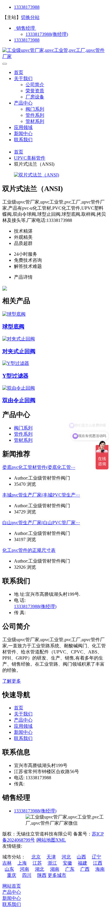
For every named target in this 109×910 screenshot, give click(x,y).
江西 (97, 862)
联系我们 (23, 139)
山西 (81, 856)
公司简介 (35, 84)
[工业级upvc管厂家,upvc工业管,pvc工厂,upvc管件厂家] (54, 56)
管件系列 (35, 115)
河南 (24, 869)
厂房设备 (35, 96)
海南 (100, 869)
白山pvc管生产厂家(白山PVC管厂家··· (41, 522)
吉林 (7, 862)
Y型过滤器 (15, 376)
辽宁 (96, 856)
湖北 (39, 869)
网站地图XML (51, 839)
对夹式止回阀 (18, 351)
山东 (9, 869)
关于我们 (23, 78)
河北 (66, 856)
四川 (26, 875)
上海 (22, 862)
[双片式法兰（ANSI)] (36, 174)
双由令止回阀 (18, 400)
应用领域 (23, 127)
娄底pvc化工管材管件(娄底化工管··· (38, 467)
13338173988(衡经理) (47, 34)
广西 (85, 869)
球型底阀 (13, 327)
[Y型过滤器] (15, 363)
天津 (51, 856)
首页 (18, 72)
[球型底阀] (14, 314)
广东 (69, 869)
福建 (82, 862)
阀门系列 (35, 109)
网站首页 (11, 886)
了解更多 (11, 680)
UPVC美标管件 (29, 158)
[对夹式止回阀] (18, 338)
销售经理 (25, 28)
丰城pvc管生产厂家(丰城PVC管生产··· (41, 494)
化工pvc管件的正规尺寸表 (29, 550)
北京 (36, 856)
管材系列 (35, 121)
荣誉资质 (35, 90)
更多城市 (57, 875)
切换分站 (30, 17)
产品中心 (23, 102)
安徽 (67, 862)
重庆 (11, 875)
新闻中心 (23, 133)
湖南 (54, 869)
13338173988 (27, 7)
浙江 (52, 862)
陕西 (42, 875)
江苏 (37, 862)
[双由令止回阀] (18, 388)
